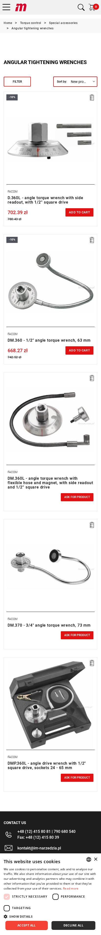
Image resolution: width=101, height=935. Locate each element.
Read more (71, 888)
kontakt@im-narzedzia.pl (39, 848)
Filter (17, 81)
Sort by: (62, 81)
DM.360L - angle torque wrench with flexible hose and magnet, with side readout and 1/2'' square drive (50, 482)
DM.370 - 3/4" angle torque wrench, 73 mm (49, 625)
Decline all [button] (73, 925)
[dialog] (50, 894)
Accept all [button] (26, 925)
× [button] (95, 859)
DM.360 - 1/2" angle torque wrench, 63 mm (49, 340)
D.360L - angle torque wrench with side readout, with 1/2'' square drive (45, 200)
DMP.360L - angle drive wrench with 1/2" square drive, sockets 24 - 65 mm (47, 765)
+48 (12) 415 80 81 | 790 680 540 (46, 831)
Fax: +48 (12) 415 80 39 (38, 837)
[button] (50, 916)
